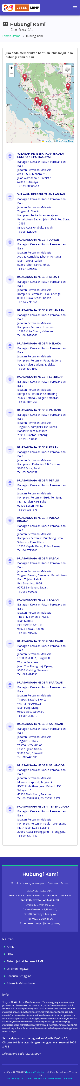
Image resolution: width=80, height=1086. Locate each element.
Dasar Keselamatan (36, 1078)
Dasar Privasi (55, 1078)
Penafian (68, 1078)
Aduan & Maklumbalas (21, 983)
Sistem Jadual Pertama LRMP (25, 961)
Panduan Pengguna (19, 976)
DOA (10, 954)
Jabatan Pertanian (35, 1072)
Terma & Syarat (15, 1078)
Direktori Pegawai (18, 968)
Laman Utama (11, 36)
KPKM (11, 946)
